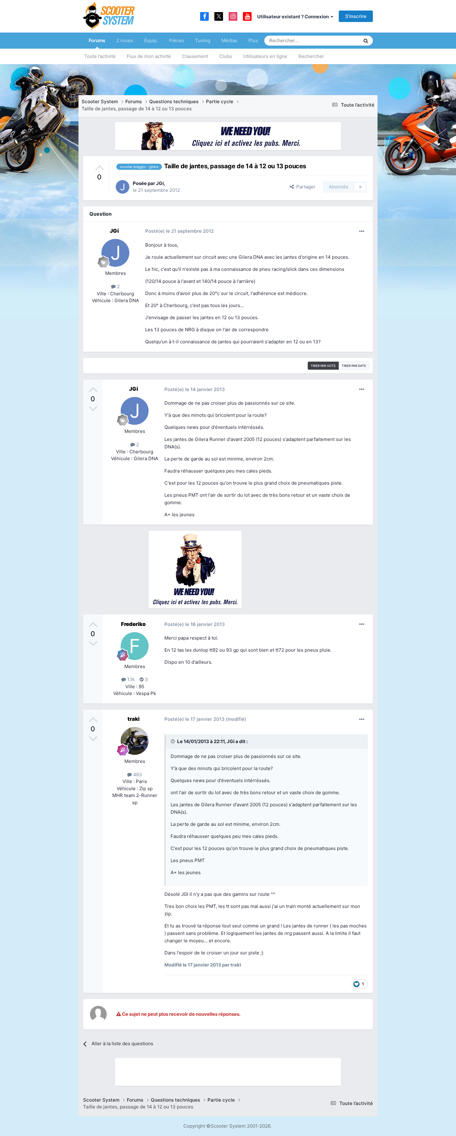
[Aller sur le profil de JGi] (122, 187)
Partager (304, 187)
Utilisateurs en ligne (265, 56)
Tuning (202, 40)
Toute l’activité (100, 56)
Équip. (151, 40)
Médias (229, 40)
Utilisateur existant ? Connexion (294, 17)
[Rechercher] (366, 41)
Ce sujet (343, 40)
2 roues (124, 40)
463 (137, 774)
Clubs (225, 56)
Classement (195, 56)
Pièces (176, 40)
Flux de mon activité (149, 56)
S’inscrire (355, 16)
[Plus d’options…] (361, 231)
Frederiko (133, 624)
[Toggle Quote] (173, 741)
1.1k (130, 679)
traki (133, 719)
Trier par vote (323, 366)
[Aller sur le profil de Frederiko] (135, 646)
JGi (160, 183)
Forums (97, 40)
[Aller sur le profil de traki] (135, 741)
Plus (253, 40)
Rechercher (311, 56)
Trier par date (354, 366)
